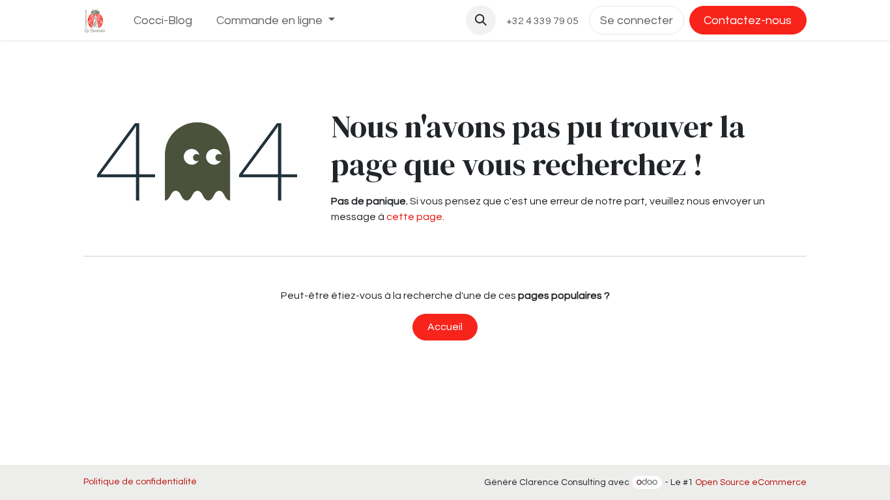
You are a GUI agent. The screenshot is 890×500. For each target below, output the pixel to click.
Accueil (445, 327)
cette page (414, 217)
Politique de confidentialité (140, 481)
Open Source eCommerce (751, 482)
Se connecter (636, 20)
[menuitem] (163, 21)
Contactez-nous (748, 20)
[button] (481, 20)
